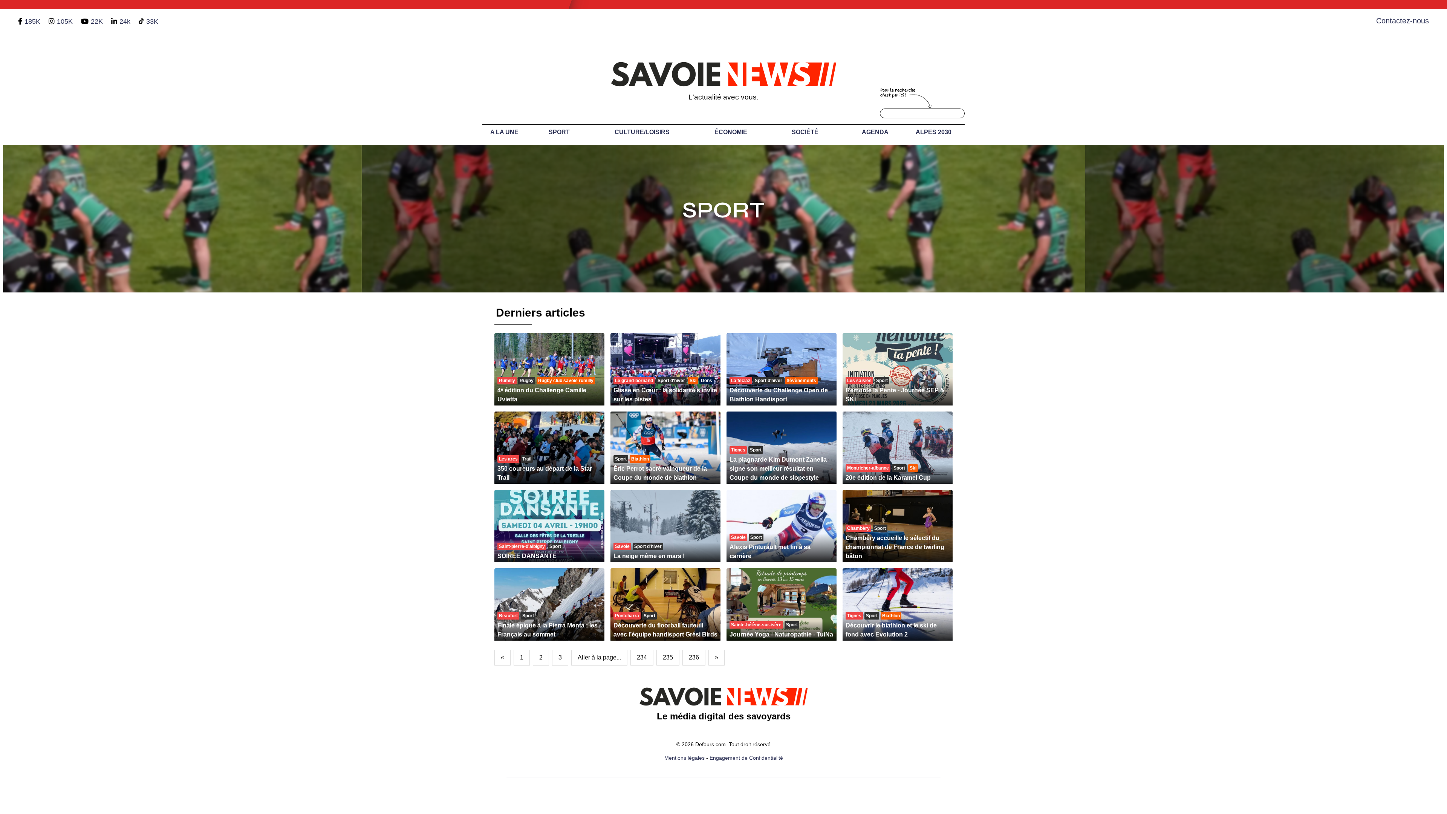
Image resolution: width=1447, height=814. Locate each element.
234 (642, 657)
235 (668, 657)
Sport (559, 132)
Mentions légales (684, 758)
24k (124, 21)
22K (97, 21)
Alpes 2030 (933, 132)
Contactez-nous (1402, 21)
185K (32, 21)
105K (65, 21)
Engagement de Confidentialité (746, 758)
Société (805, 132)
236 (694, 657)
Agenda (875, 132)
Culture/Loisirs (642, 132)
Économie (730, 132)
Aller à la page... (599, 657)
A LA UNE (504, 132)
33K (152, 21)
